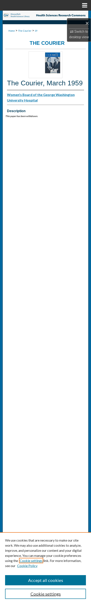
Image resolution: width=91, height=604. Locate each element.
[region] (45, 568)
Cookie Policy (27, 566)
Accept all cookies (45, 580)
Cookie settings (31, 561)
